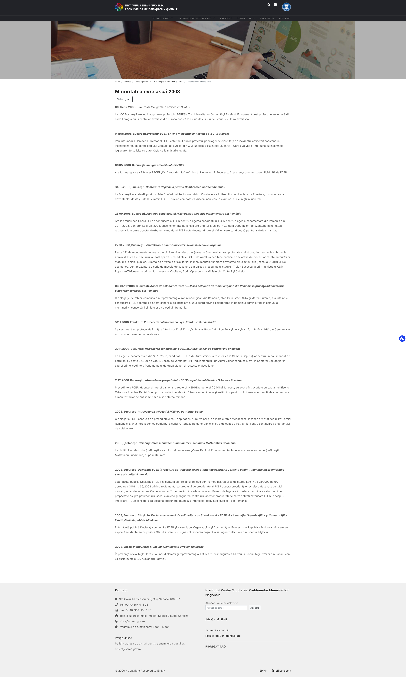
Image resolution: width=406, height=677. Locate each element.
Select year (124, 99)
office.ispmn (283, 670)
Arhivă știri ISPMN (216, 619)
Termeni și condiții (217, 630)
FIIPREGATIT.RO (215, 646)
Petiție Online (123, 638)
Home (117, 81)
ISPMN (263, 670)
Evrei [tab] (181, 81)
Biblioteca (267, 18)
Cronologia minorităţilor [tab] (164, 81)
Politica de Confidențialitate (223, 635)
